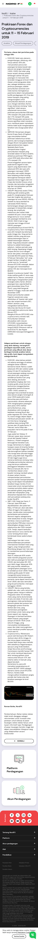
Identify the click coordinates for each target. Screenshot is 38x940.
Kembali (20, 741)
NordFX (4, 13)
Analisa (13, 13)
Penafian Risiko (7, 866)
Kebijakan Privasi (24, 863)
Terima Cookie (19, 936)
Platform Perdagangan (15, 770)
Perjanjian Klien (7, 863)
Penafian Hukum (7, 869)
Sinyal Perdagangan (23, 43)
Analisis (7, 43)
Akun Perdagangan (19, 799)
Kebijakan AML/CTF (25, 866)
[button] (3, 4)
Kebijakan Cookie (24, 932)
